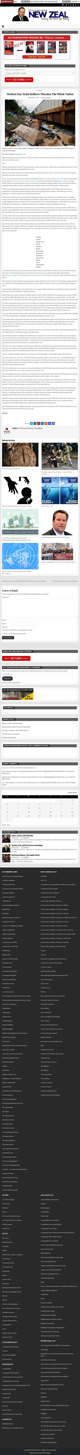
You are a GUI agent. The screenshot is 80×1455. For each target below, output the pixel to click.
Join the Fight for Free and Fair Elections (55, 537)
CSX (17, 357)
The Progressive (46, 1074)
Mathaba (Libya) (7, 1424)
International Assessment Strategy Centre (16, 1000)
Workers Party (7, 1337)
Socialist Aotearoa (8, 1312)
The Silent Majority (8, 1140)
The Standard (6, 1325)
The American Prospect (49, 1062)
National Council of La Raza (50, 1000)
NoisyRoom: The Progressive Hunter (14, 1045)
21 (50, 812)
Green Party (6, 1259)
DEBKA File (6, 955)
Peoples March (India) (48, 1315)
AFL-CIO (43, 880)
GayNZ (4, 1250)
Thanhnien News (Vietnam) (50, 1331)
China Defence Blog (8, 934)
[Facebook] (68, 5)
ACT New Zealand (8, 1199)
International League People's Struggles (54, 1368)
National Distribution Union (11, 1287)
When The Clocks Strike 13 (11, 468)
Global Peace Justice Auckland (12, 1254)
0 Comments (25, 838)
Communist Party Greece (10, 1381)
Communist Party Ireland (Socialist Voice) (16, 1385)
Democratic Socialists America (51, 901)
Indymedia (5, 1271)
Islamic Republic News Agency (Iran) (53, 1265)
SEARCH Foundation (47, 1323)
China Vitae (44, 1216)
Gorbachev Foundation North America (53, 959)
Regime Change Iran (9, 1074)
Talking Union (45, 1058)
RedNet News (45, 1401)
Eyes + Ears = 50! (47, 506)
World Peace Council (48, 1434)
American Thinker (8, 893)
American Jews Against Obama (12, 888)
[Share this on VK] (53, 423)
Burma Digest (45, 1208)
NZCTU (4, 1296)
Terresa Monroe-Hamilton (31, 428)
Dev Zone (5, 1238)
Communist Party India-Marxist (51, 1237)
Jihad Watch (6, 1008)
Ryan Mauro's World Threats (12, 1091)
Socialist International (48, 1409)
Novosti (5, 1406)
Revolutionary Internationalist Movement (55, 1405)
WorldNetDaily (7, 1186)
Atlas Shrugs (6, 901)
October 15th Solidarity (10, 1304)
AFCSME (44, 876)
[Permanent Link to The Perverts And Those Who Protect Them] (20, 490)
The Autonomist (7, 1107)
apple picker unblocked (10, 777)
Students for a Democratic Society (52, 1054)
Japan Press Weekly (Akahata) (51, 1270)
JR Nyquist (6, 1012)
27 (40, 816)
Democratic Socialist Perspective (52, 1245)
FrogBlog (5, 1246)
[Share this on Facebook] (35, 423)
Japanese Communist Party (50, 1274)
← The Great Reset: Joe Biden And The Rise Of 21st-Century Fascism (23, 581)
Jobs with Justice (46, 979)
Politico (4, 1066)
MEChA (43, 992)
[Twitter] (66, 5)
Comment (6, 597)
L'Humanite (6, 1397)
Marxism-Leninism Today (49, 1389)
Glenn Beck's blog (8, 983)
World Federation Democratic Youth (53, 1426)
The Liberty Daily (8, 1120)
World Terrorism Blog (9, 1182)
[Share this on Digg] (49, 423)
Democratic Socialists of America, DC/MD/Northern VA (59, 917)
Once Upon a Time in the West (12, 1054)
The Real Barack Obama (10, 1132)
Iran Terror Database (9, 1004)
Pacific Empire (7, 1224)
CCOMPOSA (45, 1212)
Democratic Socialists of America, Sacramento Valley (58, 934)
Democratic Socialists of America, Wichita (55, 942)
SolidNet (44, 1413)
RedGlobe (44, 1397)
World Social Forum (47, 1438)
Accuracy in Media (8, 880)
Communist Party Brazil (10, 1347)
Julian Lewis (6, 1016)
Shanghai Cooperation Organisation (52, 1327)
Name (4, 620)
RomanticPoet (7, 1087)
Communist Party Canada (49, 888)
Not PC (4, 1212)
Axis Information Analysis (10, 905)
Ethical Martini (7, 1242)
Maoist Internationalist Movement (52, 1385)
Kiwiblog (5, 1208)
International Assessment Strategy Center (16, 996)
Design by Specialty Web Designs (40, 1453)
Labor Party (45, 983)
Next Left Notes (46, 1012)
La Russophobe (7, 1021)
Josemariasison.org (47, 1278)
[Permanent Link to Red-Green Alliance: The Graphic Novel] (6, 858)
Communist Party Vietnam (49, 1241)
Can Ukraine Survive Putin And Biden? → (65, 581)
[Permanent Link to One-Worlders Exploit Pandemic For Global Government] (20, 556)
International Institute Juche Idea (52, 1257)
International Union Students (50, 1372)
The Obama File (7, 1124)
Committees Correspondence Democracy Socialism (58, 884)
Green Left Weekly (47, 1249)
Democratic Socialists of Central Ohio (53, 946)
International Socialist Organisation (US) (54, 975)
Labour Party (6, 1279)
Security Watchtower (9, 1099)
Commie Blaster (7, 938)
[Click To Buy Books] (37, 59)
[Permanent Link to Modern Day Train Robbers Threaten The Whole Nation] (40, 123)
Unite (4, 1329)
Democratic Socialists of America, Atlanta (54, 905)
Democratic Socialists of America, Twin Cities (56, 938)
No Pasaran (6, 1041)
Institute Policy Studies (48, 971)
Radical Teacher (46, 1037)
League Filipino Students (49, 1290)
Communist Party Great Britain (12, 1377)
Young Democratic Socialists (50, 1095)
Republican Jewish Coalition (11, 1078)
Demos (43, 950)
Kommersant (6, 1393)
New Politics (45, 1008)
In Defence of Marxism (48, 1360)
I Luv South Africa (8, 992)
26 (29, 816)
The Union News (7, 1144)
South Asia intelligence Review (12, 1103)
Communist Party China (48, 1228)
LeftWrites (44, 1294)
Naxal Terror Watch (9, 1037)
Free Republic (7, 967)
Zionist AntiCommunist (10, 1190)
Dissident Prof (7, 963)
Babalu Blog (6, 909)
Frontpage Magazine (9, 975)
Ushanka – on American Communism (14, 1169)
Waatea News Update (9, 1333)
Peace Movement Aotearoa (11, 1308)
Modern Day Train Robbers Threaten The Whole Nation (40, 94)
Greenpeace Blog (8, 1263)
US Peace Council (46, 1082)
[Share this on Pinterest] (38, 423)
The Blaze (5, 1111)
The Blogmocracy (8, 1116)
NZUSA (4, 1300)
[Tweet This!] (31, 423)
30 (72, 816)
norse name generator (9, 771)
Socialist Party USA (47, 1049)
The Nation (44, 1070)
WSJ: (4, 163)
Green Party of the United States (51, 963)
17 (7, 812)
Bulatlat (43, 1204)
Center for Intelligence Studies (12, 926)
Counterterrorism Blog (10, 946)
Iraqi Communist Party (48, 1261)
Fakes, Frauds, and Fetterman (12, 723)
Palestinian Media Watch (10, 1058)
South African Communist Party (12, 1428)
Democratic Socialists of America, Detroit (54, 921)
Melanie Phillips (7, 1025)
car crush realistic (8, 782)
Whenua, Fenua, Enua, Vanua (50, 1336)
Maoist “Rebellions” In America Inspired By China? (58, 562)
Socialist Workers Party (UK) (12, 1414)
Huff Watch (6, 988)
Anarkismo (44, 1349)
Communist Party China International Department (57, 1232)
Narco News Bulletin (9, 1355)
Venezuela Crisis (8, 1173)
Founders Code (20, 154)
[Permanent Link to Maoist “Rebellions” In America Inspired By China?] (60, 551)
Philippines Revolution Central (51, 1319)
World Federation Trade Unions (51, 1430)
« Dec (4, 825)
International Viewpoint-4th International (54, 1376)
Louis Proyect (45, 988)
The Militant (45, 1066)
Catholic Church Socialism (10, 734)
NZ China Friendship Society (11, 1292)
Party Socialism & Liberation (50, 1016)
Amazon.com (10, 275)
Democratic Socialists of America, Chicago (55, 913)
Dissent (43, 955)
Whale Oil (5, 1228)
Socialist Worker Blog (9, 1316)
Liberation (5, 1283)
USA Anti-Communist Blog (11, 1165)
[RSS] (76, 5)
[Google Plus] (71, 5)
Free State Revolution (9, 971)
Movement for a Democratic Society (53, 996)
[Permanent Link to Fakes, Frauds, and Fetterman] (6, 839)
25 (18, 816)
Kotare (4, 1275)
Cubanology (6, 950)
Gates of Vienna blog (9, 979)
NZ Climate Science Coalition (12, 1220)
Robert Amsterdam (8, 1082)
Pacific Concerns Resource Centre (52, 1307)
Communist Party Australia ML (51, 1224)
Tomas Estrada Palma (9, 1157)
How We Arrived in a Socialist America (23, 768)
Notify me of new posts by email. (15, 633)
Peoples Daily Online (48, 1311)
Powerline (5, 1070)
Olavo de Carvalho (8, 1049)
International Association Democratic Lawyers (56, 1364)
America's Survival (8, 884)
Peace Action (45, 1021)
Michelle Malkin (7, 1029)
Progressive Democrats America (52, 1029)
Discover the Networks (10, 959)
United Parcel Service (36, 275)
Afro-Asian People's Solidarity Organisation (55, 1345)
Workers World (46, 1087)
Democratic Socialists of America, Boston (54, 909)
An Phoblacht (6, 1369)
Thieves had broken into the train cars (24, 181)
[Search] (78, 5)
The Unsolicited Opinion (10, 1148)
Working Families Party (49, 1091)
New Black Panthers (47, 1004)
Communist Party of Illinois (50, 893)
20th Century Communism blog (12, 876)
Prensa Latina (6, 1359)
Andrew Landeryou (8, 897)
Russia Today (6, 1410)
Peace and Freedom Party (49, 1025)
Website (5, 627)
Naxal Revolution (46, 1303)
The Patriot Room (8, 1128)
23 (72, 812)
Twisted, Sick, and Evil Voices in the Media (16, 727)
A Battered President (9, 737)
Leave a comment (46, 98)
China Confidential (8, 930)
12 (28, 808)
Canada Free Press (8, 921)
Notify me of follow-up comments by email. (18, 630)
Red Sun (43, 1393)
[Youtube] (73, 5)
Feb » (8, 825)
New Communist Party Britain (12, 1402)
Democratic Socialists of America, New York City (57, 930)
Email (4, 623)
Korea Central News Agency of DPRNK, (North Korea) (59, 1286)
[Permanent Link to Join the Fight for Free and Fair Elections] (60, 522)
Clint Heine (6, 1204)
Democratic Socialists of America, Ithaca (54, 926)
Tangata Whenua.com (9, 1320)
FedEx (20, 275)
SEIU (42, 1045)
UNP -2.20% (60, 179)
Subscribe (7, 678)
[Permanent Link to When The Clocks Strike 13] (20, 455)
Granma (5, 1351)
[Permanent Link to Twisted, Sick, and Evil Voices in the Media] (6, 848)
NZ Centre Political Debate (11, 1216)
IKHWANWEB (45, 1253)
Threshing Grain (7, 1153)
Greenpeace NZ (7, 1267)
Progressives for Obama (49, 1033)
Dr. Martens (65, 181)
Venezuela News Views (10, 1177)
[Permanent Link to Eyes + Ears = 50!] (60, 490)
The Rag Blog (45, 1078)
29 (61, 816)
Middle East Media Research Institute (14, 1033)
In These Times (46, 967)
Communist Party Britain (10, 1373)
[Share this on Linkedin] (42, 423)
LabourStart (45, 1380)
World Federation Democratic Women (53, 1422)
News (40, 90)
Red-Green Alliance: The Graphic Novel (15, 730)
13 (39, 808)
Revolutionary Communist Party (51, 1041)
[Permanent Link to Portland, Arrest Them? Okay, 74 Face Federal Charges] (60, 456)
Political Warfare (8, 1062)
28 (50, 816)
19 (28, 812)
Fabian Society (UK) (9, 1389)
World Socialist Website (49, 1442)
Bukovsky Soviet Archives (11, 917)
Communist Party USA (48, 897)
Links (42, 1298)
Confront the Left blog (9, 942)
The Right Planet (7, 1136)
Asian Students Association (50, 1199)
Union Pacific (47, 179)
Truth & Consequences (10, 1161)
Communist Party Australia (50, 1220)
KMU (42, 1282)
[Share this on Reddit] (45, 423)
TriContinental (46, 1417)
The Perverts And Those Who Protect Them (17, 506)
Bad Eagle (5, 913)
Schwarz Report (7, 1095)
